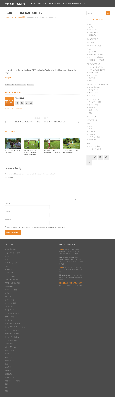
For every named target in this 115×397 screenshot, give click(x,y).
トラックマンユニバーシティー (97, 84)
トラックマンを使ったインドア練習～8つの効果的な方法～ (70, 269)
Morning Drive (20, 85)
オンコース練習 (94, 146)
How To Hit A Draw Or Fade (55, 122)
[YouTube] (106, 157)
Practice (30, 85)
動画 (23, 17)
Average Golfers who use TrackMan (70, 152)
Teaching (92, 134)
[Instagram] (22, 103)
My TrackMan (54, 4)
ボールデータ (93, 93)
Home (33, 4)
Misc (90, 126)
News (88, 24)
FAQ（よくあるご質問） (97, 70)
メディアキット (91, 120)
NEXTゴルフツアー (93, 39)
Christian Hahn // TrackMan (71, 283)
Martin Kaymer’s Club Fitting (27, 122)
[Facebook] (17, 103)
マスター (92, 95)
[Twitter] (27, 103)
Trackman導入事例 (93, 46)
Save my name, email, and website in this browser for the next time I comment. (36, 227)
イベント (92, 27)
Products (42, 4)
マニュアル (93, 75)
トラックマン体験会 (96, 54)
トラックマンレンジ (93, 99)
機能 (90, 81)
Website (8, 219)
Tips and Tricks (15, 17)
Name (7, 204)
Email (7, 212)
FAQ (84, 4)
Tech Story (90, 42)
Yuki (61, 249)
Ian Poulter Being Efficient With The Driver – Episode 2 (30, 152)
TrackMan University (71, 4)
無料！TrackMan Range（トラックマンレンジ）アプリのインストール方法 (70, 251)
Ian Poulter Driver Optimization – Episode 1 (52, 152)
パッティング (91, 117)
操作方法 (92, 78)
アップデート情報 (95, 102)
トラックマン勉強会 (96, 57)
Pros (7, 17)
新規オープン (93, 110)
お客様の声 (93, 30)
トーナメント (93, 52)
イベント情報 (93, 105)
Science (92, 131)
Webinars (92, 140)
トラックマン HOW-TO (94, 67)
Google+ (8, 77)
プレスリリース (94, 32)
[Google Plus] (89, 163)
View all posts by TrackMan (14, 109)
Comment (9, 178)
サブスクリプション (93, 64)
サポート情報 (93, 72)
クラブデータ (93, 90)
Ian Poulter (9, 85)
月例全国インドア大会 (96, 60)
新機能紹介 (93, 35)
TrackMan (19, 98)
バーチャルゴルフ (95, 149)
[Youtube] (31, 103)
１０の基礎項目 (94, 87)
